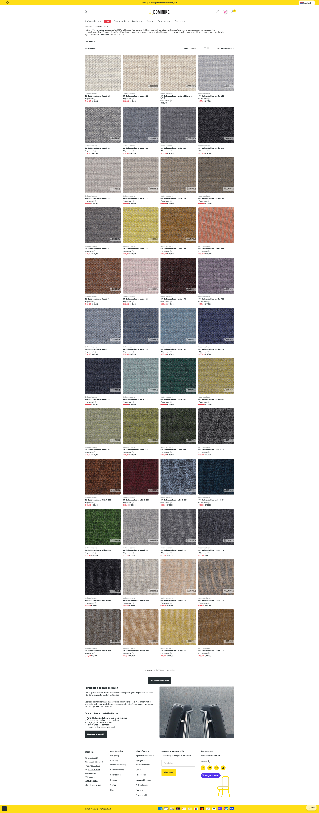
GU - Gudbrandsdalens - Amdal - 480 (173, 249)
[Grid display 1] (205, 48)
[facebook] (216, 767)
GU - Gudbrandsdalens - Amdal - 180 (211, 148)
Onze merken (164, 21)
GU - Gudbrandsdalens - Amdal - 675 (173, 299)
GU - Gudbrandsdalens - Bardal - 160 (173, 550)
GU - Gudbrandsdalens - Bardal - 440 (173, 651)
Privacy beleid (141, 795)
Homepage (88, 26)
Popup (95, 99)
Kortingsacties (115, 774)
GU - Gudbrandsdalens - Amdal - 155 (135, 148)
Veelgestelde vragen (143, 780)
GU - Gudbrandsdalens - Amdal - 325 (135, 198)
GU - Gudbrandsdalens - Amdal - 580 (97, 299)
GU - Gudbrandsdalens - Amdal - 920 (97, 450)
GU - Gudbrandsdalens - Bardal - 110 (135, 550)
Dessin (150, 21)
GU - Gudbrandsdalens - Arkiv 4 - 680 (136, 500)
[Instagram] (203, 767)
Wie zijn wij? (115, 755)
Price (218, 49)
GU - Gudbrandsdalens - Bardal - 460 (211, 651)
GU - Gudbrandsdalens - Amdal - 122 (135, 96)
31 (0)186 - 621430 (93, 765)
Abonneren (169, 772)
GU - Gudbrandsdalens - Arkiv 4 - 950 (98, 550)
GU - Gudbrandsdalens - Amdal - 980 (173, 450)
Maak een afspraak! (95, 734)
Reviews (113, 780)
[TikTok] (223, 767)
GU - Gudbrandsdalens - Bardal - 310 (173, 600)
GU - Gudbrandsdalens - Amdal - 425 (135, 249)
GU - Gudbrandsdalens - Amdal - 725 (97, 349)
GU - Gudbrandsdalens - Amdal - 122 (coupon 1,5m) (176, 97)
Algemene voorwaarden (145, 755)
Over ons (179, 21)
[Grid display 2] (208, 48)
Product (193, 48)
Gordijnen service (117, 769)
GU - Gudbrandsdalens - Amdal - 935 (135, 450)
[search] (86, 12)
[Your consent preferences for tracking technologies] (4, 808)
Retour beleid (141, 774)
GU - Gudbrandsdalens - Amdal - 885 (173, 399)
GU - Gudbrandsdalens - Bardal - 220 (136, 600)
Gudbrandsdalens (99, 30)
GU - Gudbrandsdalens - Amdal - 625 (135, 299)
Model (186, 48)
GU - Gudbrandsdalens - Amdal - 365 (97, 249)
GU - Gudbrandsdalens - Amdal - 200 (97, 198)
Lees (89, 41)
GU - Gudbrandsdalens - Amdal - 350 (173, 198)
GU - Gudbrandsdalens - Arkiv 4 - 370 (98, 500)
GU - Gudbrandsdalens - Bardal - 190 (98, 600)
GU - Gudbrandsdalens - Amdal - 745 (173, 349)
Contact (113, 785)
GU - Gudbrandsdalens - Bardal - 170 (211, 550)
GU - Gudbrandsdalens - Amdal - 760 (97, 399)
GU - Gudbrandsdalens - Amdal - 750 (211, 349)
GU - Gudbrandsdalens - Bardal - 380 (98, 651)
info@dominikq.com (93, 785)
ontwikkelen (104, 34)
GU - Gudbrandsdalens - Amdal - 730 (135, 349)
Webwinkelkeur (142, 785)
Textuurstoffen (120, 21)
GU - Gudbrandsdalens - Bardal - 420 (136, 651)
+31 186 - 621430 (94, 769)
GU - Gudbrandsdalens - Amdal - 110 (97, 96)
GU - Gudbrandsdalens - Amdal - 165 (173, 148)
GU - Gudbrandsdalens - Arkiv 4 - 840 (173, 500)
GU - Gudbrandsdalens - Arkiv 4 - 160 (211, 450)
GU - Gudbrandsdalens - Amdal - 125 (211, 96)
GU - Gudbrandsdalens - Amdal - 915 (211, 399)
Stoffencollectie (92, 21)
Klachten (139, 790)
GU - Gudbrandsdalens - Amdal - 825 (135, 399)
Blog (112, 790)
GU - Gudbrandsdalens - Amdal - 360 (211, 198)
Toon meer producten (159, 680)
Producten (137, 21)
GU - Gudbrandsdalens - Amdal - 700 (211, 299)
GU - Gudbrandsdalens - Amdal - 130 (97, 148)
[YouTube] (209, 767)
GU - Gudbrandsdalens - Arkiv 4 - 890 (211, 500)
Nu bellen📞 (205, 761)
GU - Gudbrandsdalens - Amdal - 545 (211, 249)
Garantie (139, 769)
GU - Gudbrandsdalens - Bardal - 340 (211, 600)
